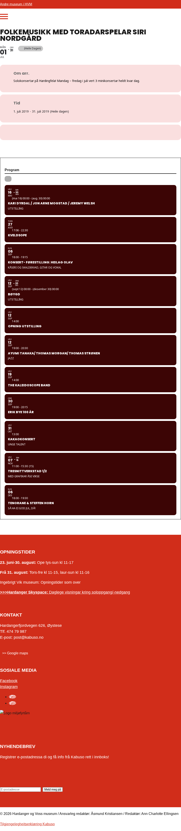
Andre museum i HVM (16, 4)
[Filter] (8, 179)
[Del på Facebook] (84, 132)
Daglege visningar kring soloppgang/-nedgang (65, 592)
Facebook (8, 681)
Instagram (9, 687)
